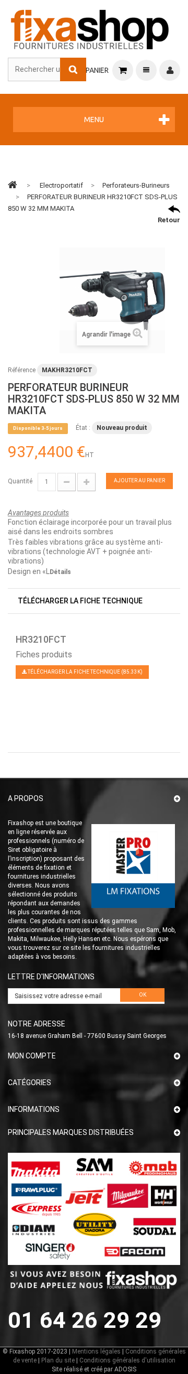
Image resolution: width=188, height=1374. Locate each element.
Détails (60, 572)
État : (83, 427)
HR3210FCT (41, 639)
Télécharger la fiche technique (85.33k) (85, 672)
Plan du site (58, 1360)
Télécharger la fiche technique (80, 601)
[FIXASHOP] (90, 28)
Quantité (20, 481)
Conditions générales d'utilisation (127, 1360)
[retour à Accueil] (12, 184)
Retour (169, 220)
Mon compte (32, 1056)
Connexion (169, 70)
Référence (22, 370)
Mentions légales (96, 1351)
